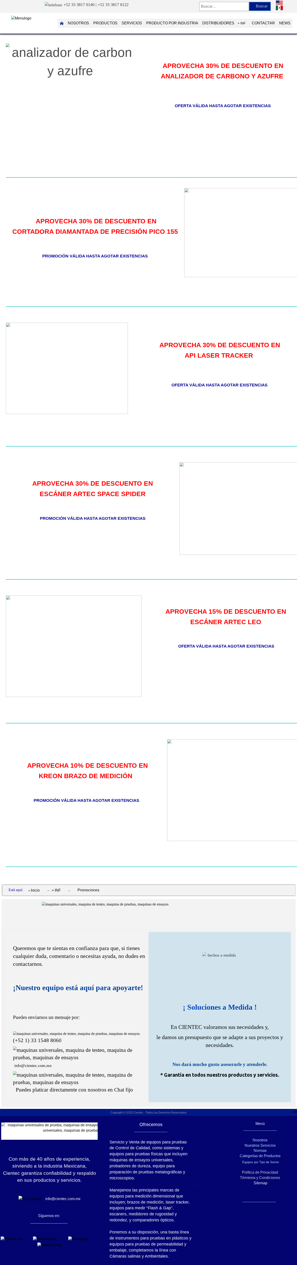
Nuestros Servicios (260, 1145)
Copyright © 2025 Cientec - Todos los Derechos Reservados (148, 1112)
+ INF (242, 23)
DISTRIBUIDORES (218, 23)
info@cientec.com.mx (33, 1065)
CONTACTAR (263, 23)
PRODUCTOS (105, 23)
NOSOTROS (78, 23)
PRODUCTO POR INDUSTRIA (172, 23)
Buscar (261, 6)
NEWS (285, 23)
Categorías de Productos (260, 1156)
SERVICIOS (132, 23)
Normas (260, 1151)
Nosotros (260, 1140)
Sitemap (260, 1183)
